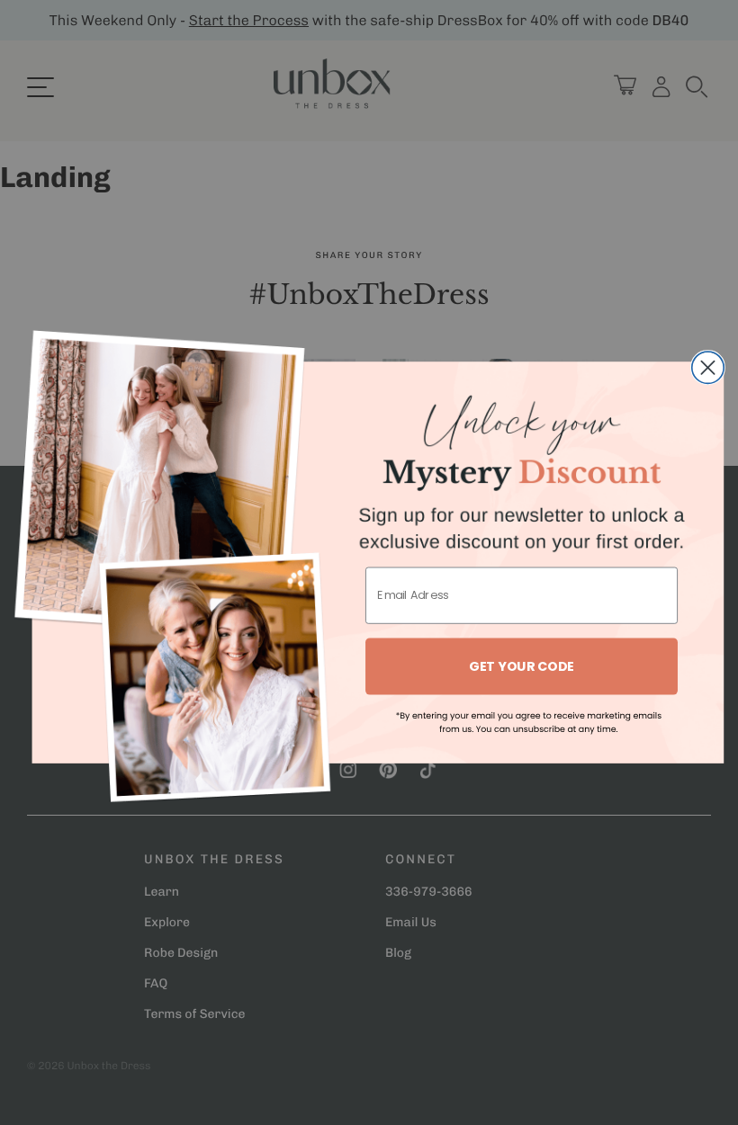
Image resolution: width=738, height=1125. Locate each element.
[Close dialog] (708, 367)
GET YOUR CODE (521, 665)
